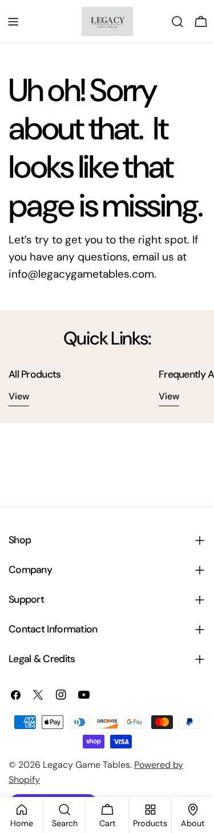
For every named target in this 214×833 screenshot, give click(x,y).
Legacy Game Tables (86, 765)
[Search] (177, 21)
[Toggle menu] (13, 21)
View (19, 396)
